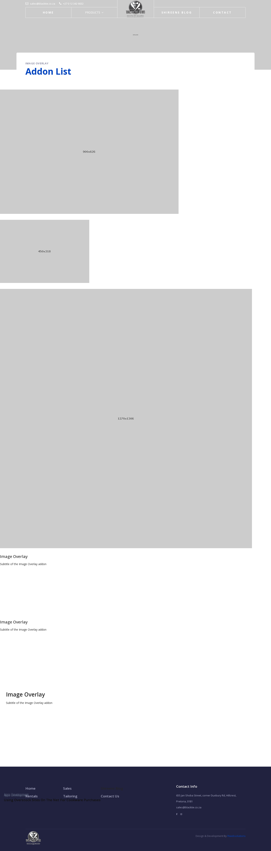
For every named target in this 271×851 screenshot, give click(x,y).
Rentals (31, 796)
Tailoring (70, 796)
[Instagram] (181, 814)
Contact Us (110, 796)
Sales (67, 788)
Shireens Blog (176, 12)
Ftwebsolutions (236, 836)
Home (48, 12)
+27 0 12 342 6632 (73, 3)
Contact (222, 12)
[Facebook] (176, 814)
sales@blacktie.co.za (42, 3)
